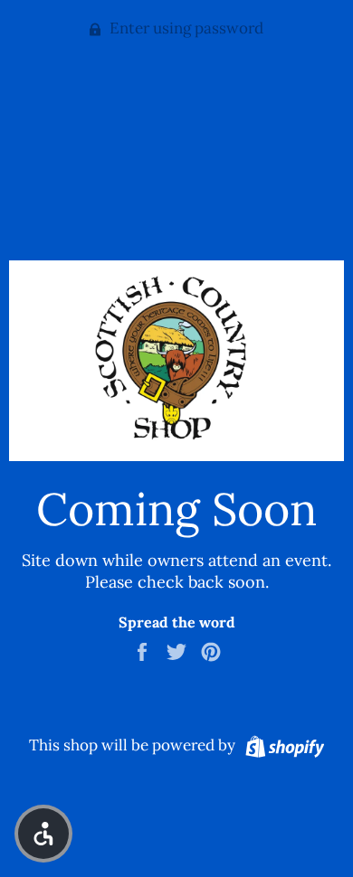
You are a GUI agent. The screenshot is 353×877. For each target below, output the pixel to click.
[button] (43, 834)
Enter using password (184, 28)
